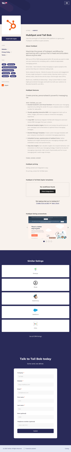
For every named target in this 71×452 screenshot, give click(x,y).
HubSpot (35, 30)
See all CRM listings (35, 336)
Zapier (6, 85)
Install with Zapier (11, 39)
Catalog (67, 448)
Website (4, 49)
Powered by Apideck (30, 448)
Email (19, 389)
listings (28, 30)
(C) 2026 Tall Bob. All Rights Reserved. (12, 448)
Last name (20, 405)
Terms (3, 55)
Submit (35, 431)
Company (20, 373)
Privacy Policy (6, 52)
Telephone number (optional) (26, 421)
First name (20, 397)
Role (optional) (21, 413)
